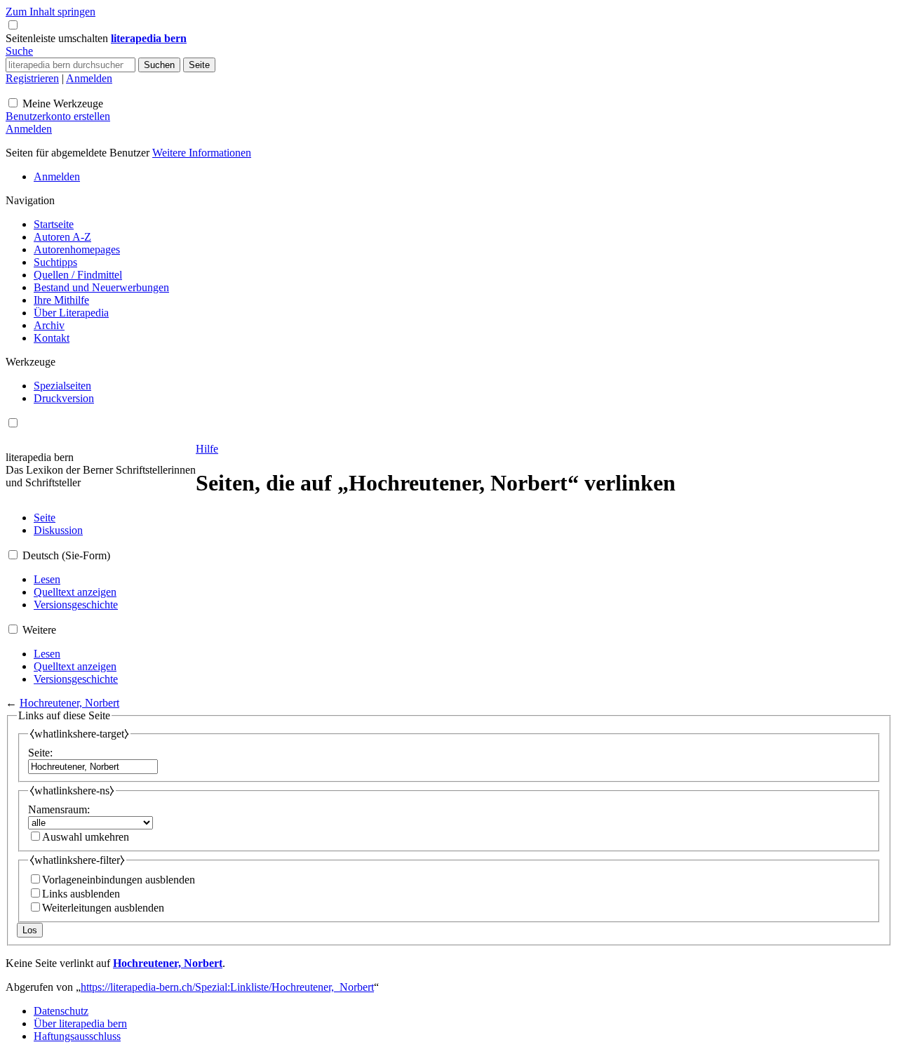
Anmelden (89, 78)
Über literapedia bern (80, 1023)
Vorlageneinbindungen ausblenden (118, 880)
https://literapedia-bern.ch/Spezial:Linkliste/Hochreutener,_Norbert (227, 987)
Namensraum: (59, 809)
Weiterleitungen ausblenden (103, 908)
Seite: (40, 753)
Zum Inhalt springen (50, 12)
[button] (58, 38)
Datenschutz (61, 1011)
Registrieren (32, 78)
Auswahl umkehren (85, 837)
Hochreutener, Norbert (69, 703)
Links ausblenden (81, 894)
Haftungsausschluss (77, 1036)
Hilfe (207, 449)
